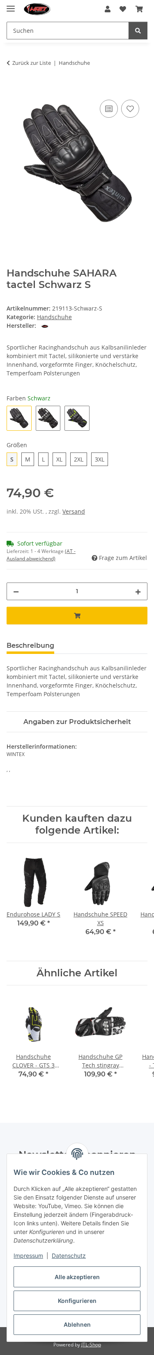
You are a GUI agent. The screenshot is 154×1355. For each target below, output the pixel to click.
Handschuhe (54, 317)
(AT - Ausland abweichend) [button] (41, 555)
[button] (107, 9)
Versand (73, 511)
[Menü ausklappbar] (11, 5)
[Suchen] (138, 30)
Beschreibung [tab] (30, 645)
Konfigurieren (77, 1300)
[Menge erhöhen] (138, 591)
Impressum (28, 1255)
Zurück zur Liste (31, 62)
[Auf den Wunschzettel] (130, 109)
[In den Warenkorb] (13, 88)
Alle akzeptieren (77, 1276)
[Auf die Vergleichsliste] (109, 109)
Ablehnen (77, 1324)
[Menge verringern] (16, 591)
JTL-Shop (91, 1344)
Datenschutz (69, 1255)
